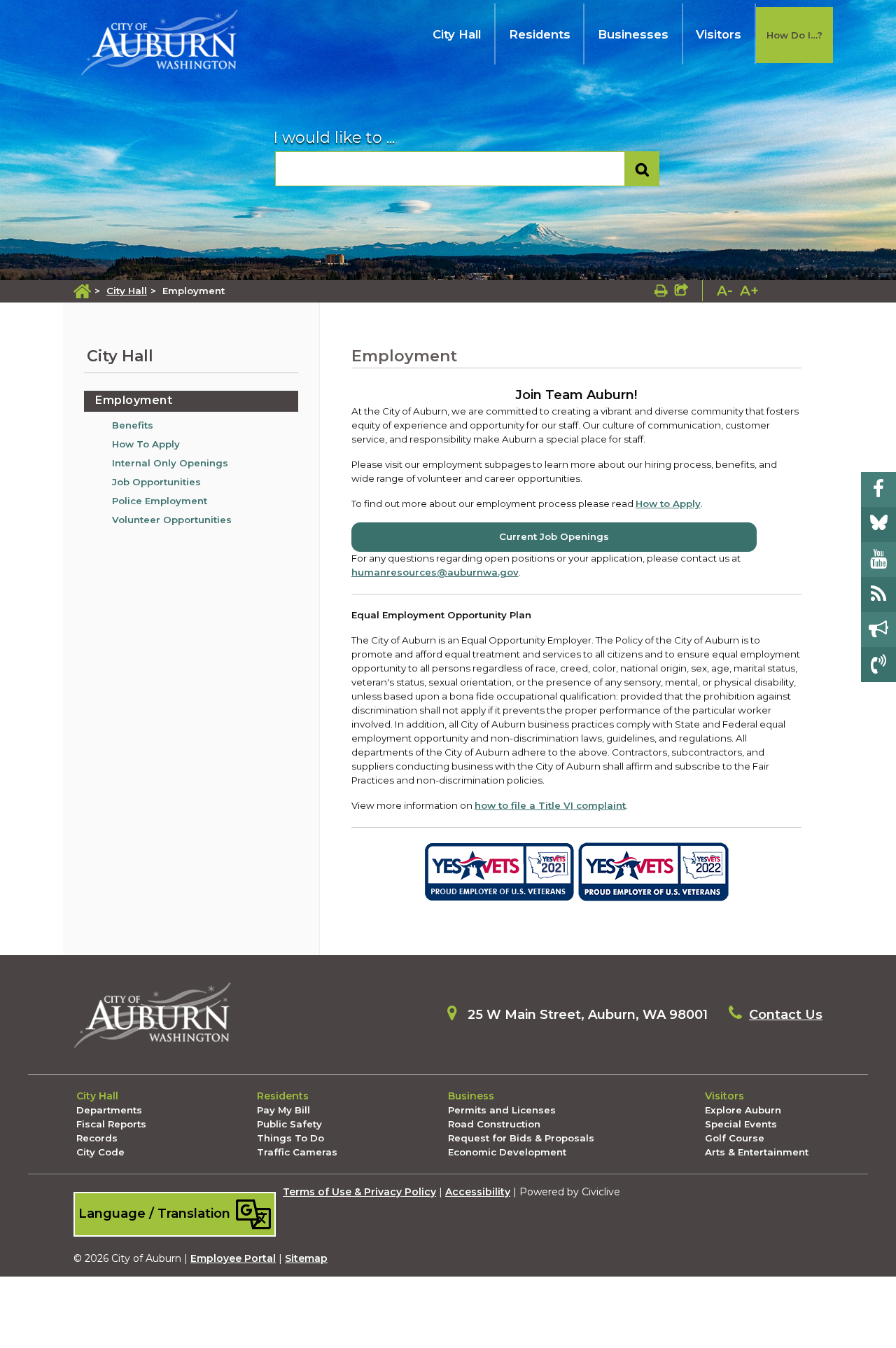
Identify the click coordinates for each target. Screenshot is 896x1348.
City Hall (457, 34)
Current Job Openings (554, 536)
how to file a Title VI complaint (550, 805)
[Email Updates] (878, 629)
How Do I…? (794, 35)
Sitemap (306, 1258)
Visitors (718, 34)
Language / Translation (156, 1213)
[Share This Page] (681, 291)
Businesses (633, 34)
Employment (133, 400)
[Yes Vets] (499, 871)
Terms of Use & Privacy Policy (359, 1192)
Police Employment (159, 500)
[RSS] (878, 594)
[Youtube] (878, 559)
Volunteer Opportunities (172, 519)
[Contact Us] (878, 664)
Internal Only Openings (170, 462)
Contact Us (785, 1014)
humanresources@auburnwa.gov (435, 572)
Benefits (132, 425)
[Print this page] (661, 290)
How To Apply (146, 444)
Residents (539, 34)
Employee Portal (233, 1258)
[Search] (642, 169)
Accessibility (477, 1192)
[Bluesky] (878, 524)
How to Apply (668, 503)
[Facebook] (878, 489)
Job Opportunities (156, 481)
